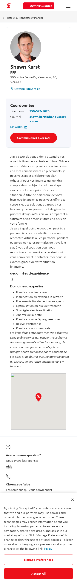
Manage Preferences (38, 560)
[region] (38, 540)
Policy (48, 549)
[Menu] (68, 5)
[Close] (72, 500)
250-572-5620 (40, 111)
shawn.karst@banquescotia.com (48, 119)
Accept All (38, 573)
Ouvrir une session (41, 5)
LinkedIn (16, 127)
